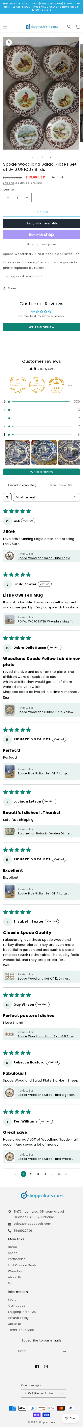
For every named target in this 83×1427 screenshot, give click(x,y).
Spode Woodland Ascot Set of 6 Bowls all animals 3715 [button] (46, 1036)
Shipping (8, 182)
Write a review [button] (41, 327)
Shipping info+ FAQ (22, 1312)
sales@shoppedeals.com (32, 1224)
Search (13, 1300)
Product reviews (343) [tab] (22, 485)
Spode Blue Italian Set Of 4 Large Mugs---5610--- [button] (43, 773)
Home (12, 1247)
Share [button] (12, 288)
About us (15, 1324)
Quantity (9, 189)
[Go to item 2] (44, 452)
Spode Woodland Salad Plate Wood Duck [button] (44, 1159)
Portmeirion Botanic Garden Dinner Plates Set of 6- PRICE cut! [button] (44, 833)
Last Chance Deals (22, 1265)
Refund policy (18, 1318)
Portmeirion (17, 1259)
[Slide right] (50, 157)
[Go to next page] (67, 1174)
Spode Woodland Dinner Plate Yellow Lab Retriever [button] (45, 712)
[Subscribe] (64, 1351)
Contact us (16, 1306)
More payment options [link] (41, 244)
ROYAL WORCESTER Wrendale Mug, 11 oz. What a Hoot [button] (45, 621)
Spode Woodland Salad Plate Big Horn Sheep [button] (46, 1095)
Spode (13, 1253)
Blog (11, 1283)
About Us (15, 1277)
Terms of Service (21, 1330)
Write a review (41, 472)
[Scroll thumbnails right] (75, 453)
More (70, 385)
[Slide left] (32, 157)
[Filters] (7, 497)
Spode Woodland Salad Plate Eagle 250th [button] (44, 558)
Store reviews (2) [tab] (61, 485)
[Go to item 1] (17, 452)
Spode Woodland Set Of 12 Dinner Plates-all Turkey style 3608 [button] (43, 979)
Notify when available (42, 223)
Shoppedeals (46, 1422)
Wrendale (15, 1271)
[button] (5, 26)
